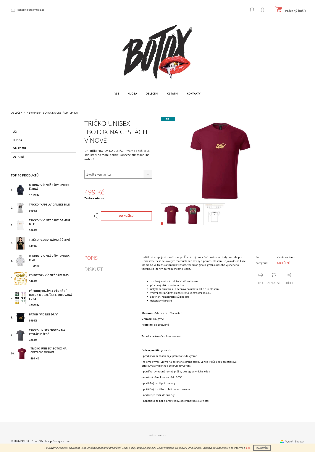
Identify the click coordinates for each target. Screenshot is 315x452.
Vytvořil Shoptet (294, 441)
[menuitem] (116, 94)
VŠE (15, 132)
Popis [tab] (91, 257)
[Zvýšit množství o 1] (97, 213)
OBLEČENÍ (19, 148)
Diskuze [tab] (93, 269)
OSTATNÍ (18, 156)
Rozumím (261, 448)
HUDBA (17, 140)
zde (248, 448)
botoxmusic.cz (157, 435)
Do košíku (126, 216)
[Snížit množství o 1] (97, 218)
